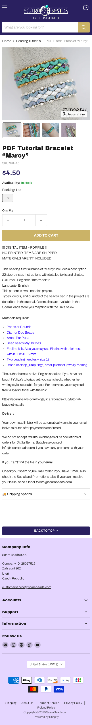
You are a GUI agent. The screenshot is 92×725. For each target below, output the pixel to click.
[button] (12, 130)
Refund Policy (46, 707)
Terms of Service (48, 703)
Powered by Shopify (46, 717)
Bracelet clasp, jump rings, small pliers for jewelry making (47, 365)
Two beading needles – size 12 (28, 359)
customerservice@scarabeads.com (26, 587)
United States (43, 664)
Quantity (7, 210)
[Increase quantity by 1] (41, 220)
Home (6, 41)
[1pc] (8, 203)
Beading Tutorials (28, 41)
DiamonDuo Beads (20, 332)
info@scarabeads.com (18, 448)
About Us (27, 703)
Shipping (11, 703)
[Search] (84, 27)
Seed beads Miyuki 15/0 (24, 343)
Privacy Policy (73, 703)
